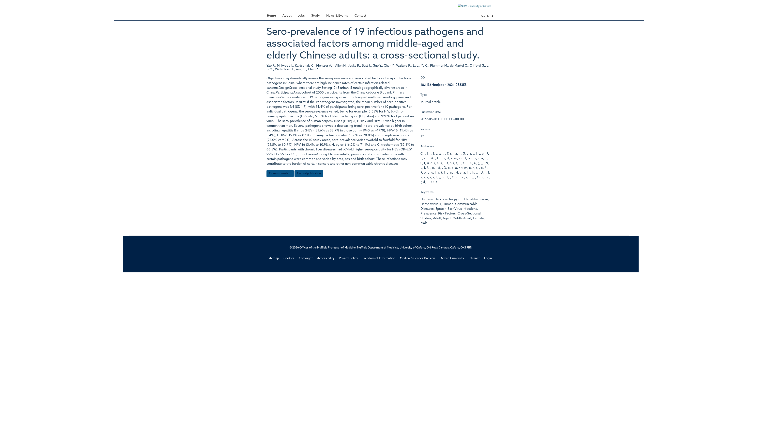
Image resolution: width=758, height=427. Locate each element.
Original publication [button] (309, 173)
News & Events (337, 15)
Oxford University (452, 258)
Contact (360, 15)
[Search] (492, 16)
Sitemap (273, 258)
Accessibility (325, 258)
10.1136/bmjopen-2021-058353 (443, 85)
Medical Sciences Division (417, 258)
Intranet (474, 258)
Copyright (306, 258)
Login (488, 258)
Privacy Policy (348, 258)
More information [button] (280, 173)
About (287, 15)
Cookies (288, 258)
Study (315, 15)
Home (271, 15)
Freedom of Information (378, 258)
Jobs (301, 15)
